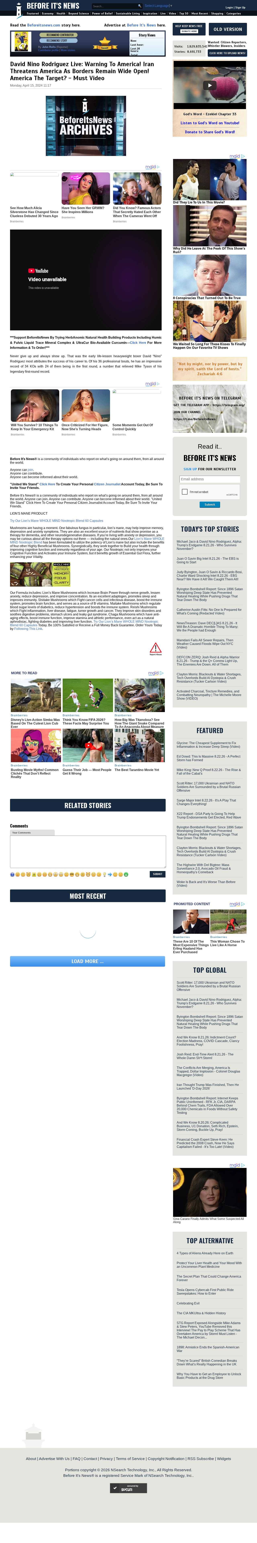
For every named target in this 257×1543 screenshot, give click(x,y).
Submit (210, 505)
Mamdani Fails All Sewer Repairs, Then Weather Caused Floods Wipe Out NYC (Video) (205, 643)
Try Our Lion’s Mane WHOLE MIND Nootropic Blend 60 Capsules (56, 520)
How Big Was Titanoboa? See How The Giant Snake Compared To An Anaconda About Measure (139, 723)
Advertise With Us (54, 1459)
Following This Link (28, 628)
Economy (47, 13)
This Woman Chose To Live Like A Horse (227, 943)
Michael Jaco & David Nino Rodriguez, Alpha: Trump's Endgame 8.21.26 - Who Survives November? (209, 545)
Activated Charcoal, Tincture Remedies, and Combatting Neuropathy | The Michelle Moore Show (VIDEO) (209, 695)
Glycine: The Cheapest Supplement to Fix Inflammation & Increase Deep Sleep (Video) (208, 744)
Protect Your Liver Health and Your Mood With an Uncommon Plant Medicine (209, 1264)
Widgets (224, 1459)
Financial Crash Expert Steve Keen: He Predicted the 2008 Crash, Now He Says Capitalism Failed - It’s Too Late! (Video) (205, 1143)
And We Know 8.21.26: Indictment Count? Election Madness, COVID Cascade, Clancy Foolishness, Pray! (208, 1041)
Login (229, 7)
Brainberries (17, 434)
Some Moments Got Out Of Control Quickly (132, 427)
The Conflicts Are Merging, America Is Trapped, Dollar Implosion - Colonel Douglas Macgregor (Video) (208, 1071)
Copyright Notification (166, 1459)
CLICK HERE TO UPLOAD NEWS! (227, 53)
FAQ (77, 1459)
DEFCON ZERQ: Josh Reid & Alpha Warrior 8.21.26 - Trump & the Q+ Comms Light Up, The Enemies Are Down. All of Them (208, 661)
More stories (68, 50)
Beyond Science (78, 13)
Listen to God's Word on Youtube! (210, 123)
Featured (33, 13)
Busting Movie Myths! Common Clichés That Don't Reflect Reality (35, 773)
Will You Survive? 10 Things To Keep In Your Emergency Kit (34, 427)
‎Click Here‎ (138, 342)
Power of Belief (102, 13)
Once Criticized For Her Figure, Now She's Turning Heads (85, 427)
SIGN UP (190, 469)
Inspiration (150, 13)
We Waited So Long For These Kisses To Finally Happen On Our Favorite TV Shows (209, 346)
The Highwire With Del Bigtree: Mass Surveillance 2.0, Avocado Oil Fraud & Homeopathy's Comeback (204, 868)
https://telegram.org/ (229, 405)
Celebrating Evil (188, 1303)
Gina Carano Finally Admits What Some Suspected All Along (208, 1220)
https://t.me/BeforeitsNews (195, 419)
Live (163, 13)
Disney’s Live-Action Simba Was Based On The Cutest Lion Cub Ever (35, 723)
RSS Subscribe (201, 1459)
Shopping (217, 13)
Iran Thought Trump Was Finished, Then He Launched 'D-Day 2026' (208, 1086)
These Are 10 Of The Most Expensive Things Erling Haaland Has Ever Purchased (191, 947)
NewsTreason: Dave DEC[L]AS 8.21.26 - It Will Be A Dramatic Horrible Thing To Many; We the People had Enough (207, 626)
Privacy (106, 1459)
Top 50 (183, 13)
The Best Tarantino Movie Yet (137, 770)
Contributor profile (48, 50)
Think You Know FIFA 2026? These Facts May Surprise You (86, 721)
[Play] (210, 85)
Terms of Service (130, 1459)
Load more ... (87, 961)
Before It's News (53, 5)
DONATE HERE (189, 31)
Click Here (47, 484)
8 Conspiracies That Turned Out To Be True (207, 298)
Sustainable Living (128, 13)
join (30, 470)
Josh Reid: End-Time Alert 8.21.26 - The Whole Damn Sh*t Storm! (205, 1056)
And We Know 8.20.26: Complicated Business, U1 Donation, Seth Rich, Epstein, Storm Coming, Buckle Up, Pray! (208, 1126)
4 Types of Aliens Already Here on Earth (205, 1253)
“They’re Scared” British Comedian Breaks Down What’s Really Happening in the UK (207, 1362)
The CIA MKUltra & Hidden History (201, 1313)
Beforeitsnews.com (43, 25)
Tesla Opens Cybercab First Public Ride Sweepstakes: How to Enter (205, 1291)
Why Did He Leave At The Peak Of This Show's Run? (209, 250)
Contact (90, 1459)
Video (172, 13)
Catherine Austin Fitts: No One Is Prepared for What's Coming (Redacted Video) (209, 611)
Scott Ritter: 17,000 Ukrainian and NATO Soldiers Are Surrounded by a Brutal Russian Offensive (209, 787)
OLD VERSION (228, 29)
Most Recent (200, 13)
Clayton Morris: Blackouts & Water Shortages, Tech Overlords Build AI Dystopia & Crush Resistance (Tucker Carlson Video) (209, 678)
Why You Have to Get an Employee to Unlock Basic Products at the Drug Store (209, 1375)
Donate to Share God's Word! (210, 132)
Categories (233, 13)
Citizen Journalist (107, 484)
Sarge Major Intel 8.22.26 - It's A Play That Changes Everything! (206, 802)
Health (61, 13)
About (31, 1459)
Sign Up (240, 7)
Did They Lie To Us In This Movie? (199, 202)
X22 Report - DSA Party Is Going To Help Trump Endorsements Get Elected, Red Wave (209, 815)
